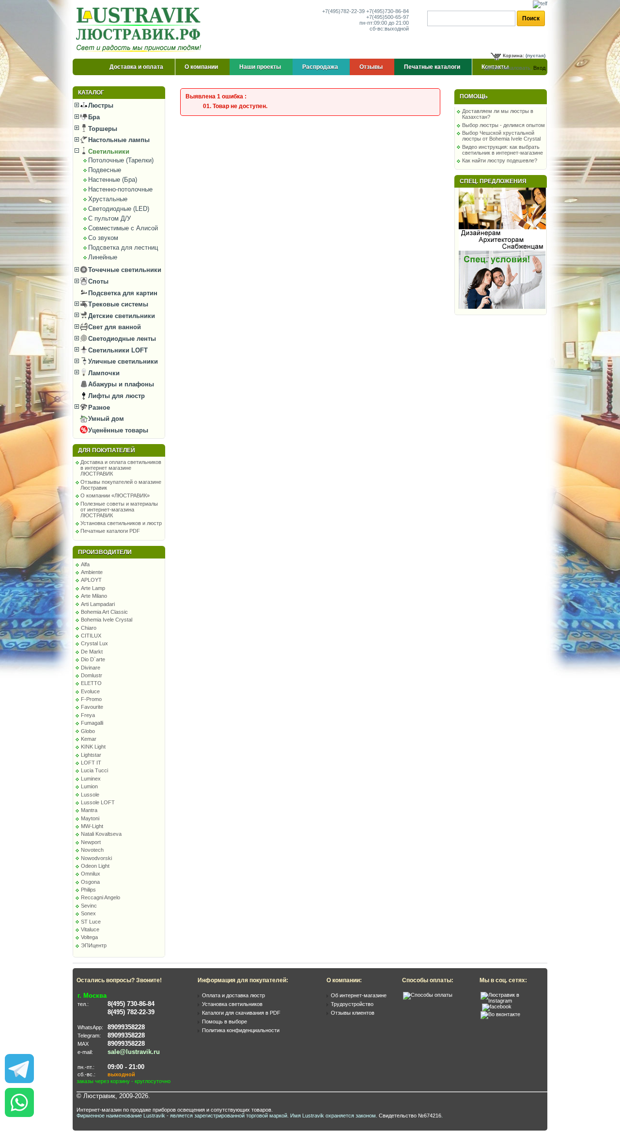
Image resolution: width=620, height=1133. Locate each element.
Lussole (90, 795)
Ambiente (92, 572)
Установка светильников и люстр (121, 523)
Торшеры (101, 128)
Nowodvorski (96, 858)
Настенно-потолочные (120, 189)
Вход (539, 68)
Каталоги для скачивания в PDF (241, 1013)
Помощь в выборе (224, 1021)
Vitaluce (90, 929)
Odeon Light (95, 866)
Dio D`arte (93, 659)
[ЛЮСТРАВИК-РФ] (140, 29)
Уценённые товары (117, 430)
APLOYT (91, 580)
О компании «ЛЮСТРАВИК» (115, 495)
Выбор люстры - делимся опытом (503, 125)
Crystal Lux (94, 643)
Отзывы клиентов (352, 1013)
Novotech (92, 850)
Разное (98, 407)
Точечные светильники (123, 269)
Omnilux (90, 874)
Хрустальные (107, 199)
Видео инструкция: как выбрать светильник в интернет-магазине (502, 150)
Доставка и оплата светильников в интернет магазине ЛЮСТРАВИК (120, 468)
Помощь (474, 96)
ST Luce (91, 922)
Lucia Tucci (94, 770)
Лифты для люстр (115, 395)
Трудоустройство (352, 1004)
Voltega (89, 937)
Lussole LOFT (98, 802)
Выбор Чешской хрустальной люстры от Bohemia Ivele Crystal (501, 136)
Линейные (102, 257)
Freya (88, 715)
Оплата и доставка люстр (233, 995)
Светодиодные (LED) (118, 208)
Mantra (89, 810)
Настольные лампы (118, 140)
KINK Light (93, 747)
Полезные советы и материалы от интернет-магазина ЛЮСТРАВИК (119, 509)
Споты (97, 281)
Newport (91, 842)
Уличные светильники (122, 361)
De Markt (92, 651)
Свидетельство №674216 (410, 1115)
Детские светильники (120, 315)
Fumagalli (92, 723)
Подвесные (104, 170)
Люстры (99, 105)
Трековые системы (117, 304)
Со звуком (103, 237)
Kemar (88, 739)
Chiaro (88, 628)
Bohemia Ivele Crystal (106, 619)
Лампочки (103, 373)
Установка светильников (232, 1004)
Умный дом (105, 418)
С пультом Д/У (109, 218)
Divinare (90, 667)
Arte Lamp (93, 588)
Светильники (107, 151)
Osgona (90, 882)
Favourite (92, 707)
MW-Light (92, 826)
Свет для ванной (113, 327)
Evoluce (90, 691)
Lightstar (91, 755)
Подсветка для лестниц (123, 247)
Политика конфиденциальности (240, 1030)
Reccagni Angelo (100, 897)
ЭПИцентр (94, 945)
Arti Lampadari (98, 604)
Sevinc (89, 906)
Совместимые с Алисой (123, 228)
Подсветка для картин (121, 293)
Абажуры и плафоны (120, 384)
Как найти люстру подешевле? (499, 160)
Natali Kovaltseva (101, 834)
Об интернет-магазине (359, 995)
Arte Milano (94, 596)
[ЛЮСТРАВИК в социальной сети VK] (500, 1014)
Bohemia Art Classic (104, 612)
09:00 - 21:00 (126, 1066)
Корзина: (513, 55)
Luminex (91, 779)
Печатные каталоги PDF (110, 531)
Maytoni (90, 818)
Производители (105, 552)
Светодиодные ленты (121, 338)
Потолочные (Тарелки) (121, 160)
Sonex (88, 913)
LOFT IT (91, 763)
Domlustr (91, 675)
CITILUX (91, 635)
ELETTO (91, 683)
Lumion (89, 786)
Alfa (85, 564)
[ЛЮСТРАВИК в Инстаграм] (511, 1001)
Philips (88, 890)
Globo (88, 731)
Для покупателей (106, 450)
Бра (93, 117)
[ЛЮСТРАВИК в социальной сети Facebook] (497, 1006)
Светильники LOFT (117, 350)
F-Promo (91, 699)
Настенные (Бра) (112, 179)
